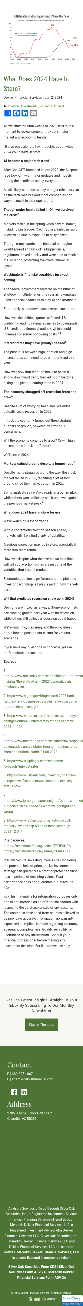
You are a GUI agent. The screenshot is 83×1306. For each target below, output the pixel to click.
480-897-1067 (22, 1074)
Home (8, 22)
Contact (10, 72)
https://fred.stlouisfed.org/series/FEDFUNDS (37, 846)
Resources (12, 52)
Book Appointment (18, 62)
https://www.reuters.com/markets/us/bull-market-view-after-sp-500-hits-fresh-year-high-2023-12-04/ (37, 825)
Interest (59, 106)
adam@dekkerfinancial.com (33, 1079)
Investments (29, 106)
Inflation (13, 106)
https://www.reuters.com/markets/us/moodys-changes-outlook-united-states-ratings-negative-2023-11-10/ (40, 721)
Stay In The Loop (41, 1025)
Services (10, 32)
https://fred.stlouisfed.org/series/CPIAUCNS (37, 851)
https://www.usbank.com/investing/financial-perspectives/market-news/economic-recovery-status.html (40, 780)
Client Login (13, 81)
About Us (11, 42)
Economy (46, 106)
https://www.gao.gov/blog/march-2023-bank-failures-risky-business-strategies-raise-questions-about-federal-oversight (40, 701)
